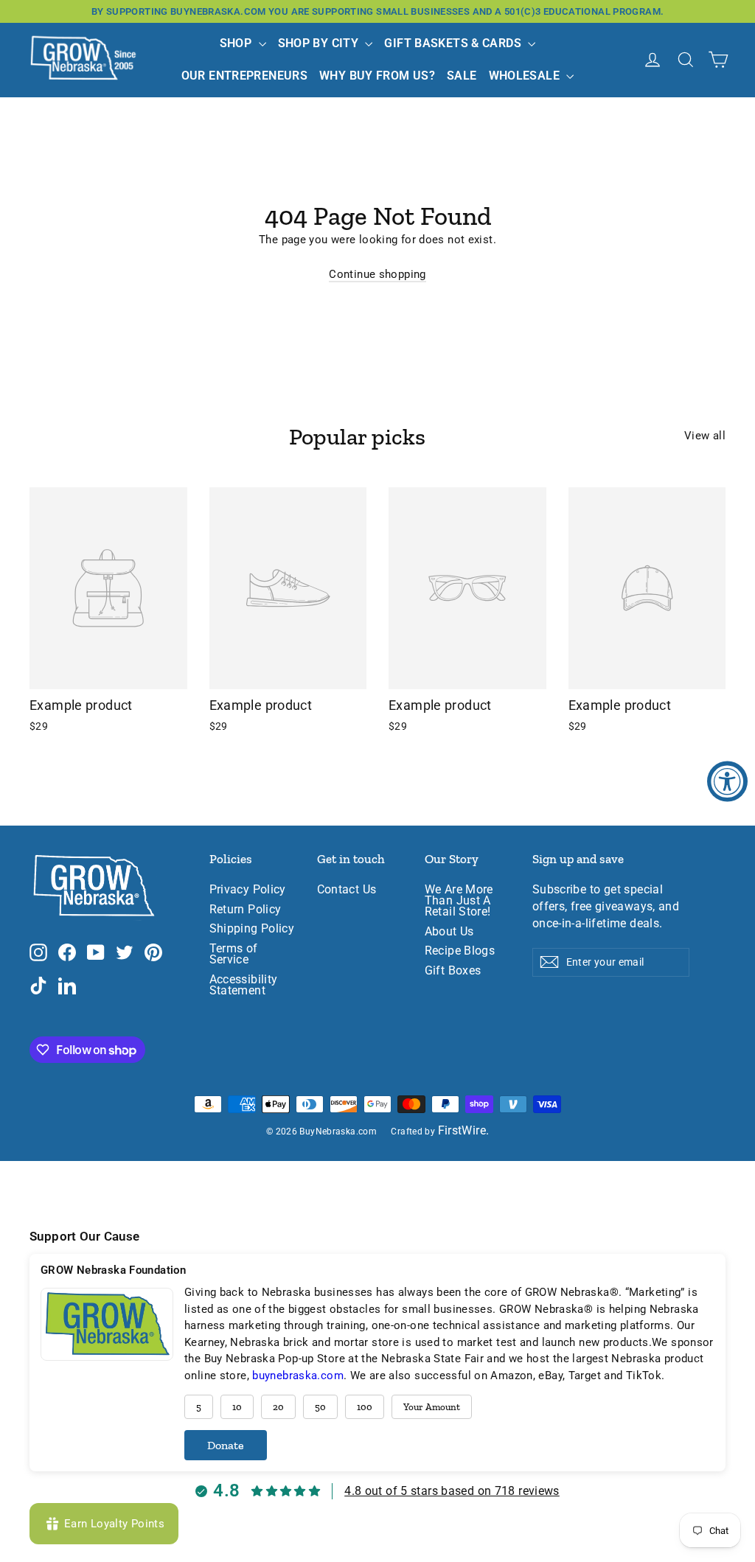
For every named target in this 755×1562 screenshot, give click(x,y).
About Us (449, 931)
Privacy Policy (247, 889)
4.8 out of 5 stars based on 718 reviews (452, 1491)
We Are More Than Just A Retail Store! (459, 900)
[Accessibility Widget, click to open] (727, 781)
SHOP (237, 43)
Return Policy (245, 909)
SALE (462, 76)
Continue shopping (377, 274)
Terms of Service (233, 954)
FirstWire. (464, 1130)
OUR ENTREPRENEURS (244, 76)
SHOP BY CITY (320, 43)
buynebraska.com (298, 1375)
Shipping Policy (252, 928)
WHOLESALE (526, 76)
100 (364, 1406)
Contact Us (347, 889)
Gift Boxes (453, 970)
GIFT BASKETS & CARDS (454, 43)
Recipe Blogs (460, 951)
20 (278, 1406)
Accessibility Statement (243, 985)
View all (705, 435)
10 (237, 1406)
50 (320, 1406)
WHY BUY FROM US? (377, 76)
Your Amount (431, 1406)
